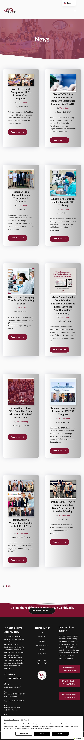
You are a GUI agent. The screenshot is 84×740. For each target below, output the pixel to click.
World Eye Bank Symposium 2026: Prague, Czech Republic (21, 94)
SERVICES (42, 641)
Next (11, 586)
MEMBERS (42, 637)
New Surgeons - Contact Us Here (69, 669)
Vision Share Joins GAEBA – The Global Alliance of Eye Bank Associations (21, 413)
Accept (60, 733)
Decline (42, 733)
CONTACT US (42, 654)
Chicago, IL (19, 647)
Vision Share (22, 103)
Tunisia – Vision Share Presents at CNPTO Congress (63, 411)
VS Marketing (22, 422)
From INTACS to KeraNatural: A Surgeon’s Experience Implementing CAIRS (63, 99)
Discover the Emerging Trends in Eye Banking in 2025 (21, 300)
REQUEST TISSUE (42, 645)
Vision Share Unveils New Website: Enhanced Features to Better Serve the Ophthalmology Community (63, 305)
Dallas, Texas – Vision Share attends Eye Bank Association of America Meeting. (63, 506)
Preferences (24, 733)
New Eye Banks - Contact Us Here (69, 682)
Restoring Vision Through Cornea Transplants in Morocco (21, 196)
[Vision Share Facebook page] (44, 662)
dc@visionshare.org (11, 710)
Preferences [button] (48, 728)
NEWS (42, 649)
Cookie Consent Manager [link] (11, 720)
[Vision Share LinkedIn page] (39, 662)
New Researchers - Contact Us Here (69, 696)
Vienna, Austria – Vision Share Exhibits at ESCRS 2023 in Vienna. (21, 524)
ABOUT (42, 632)
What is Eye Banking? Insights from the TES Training (63, 202)
